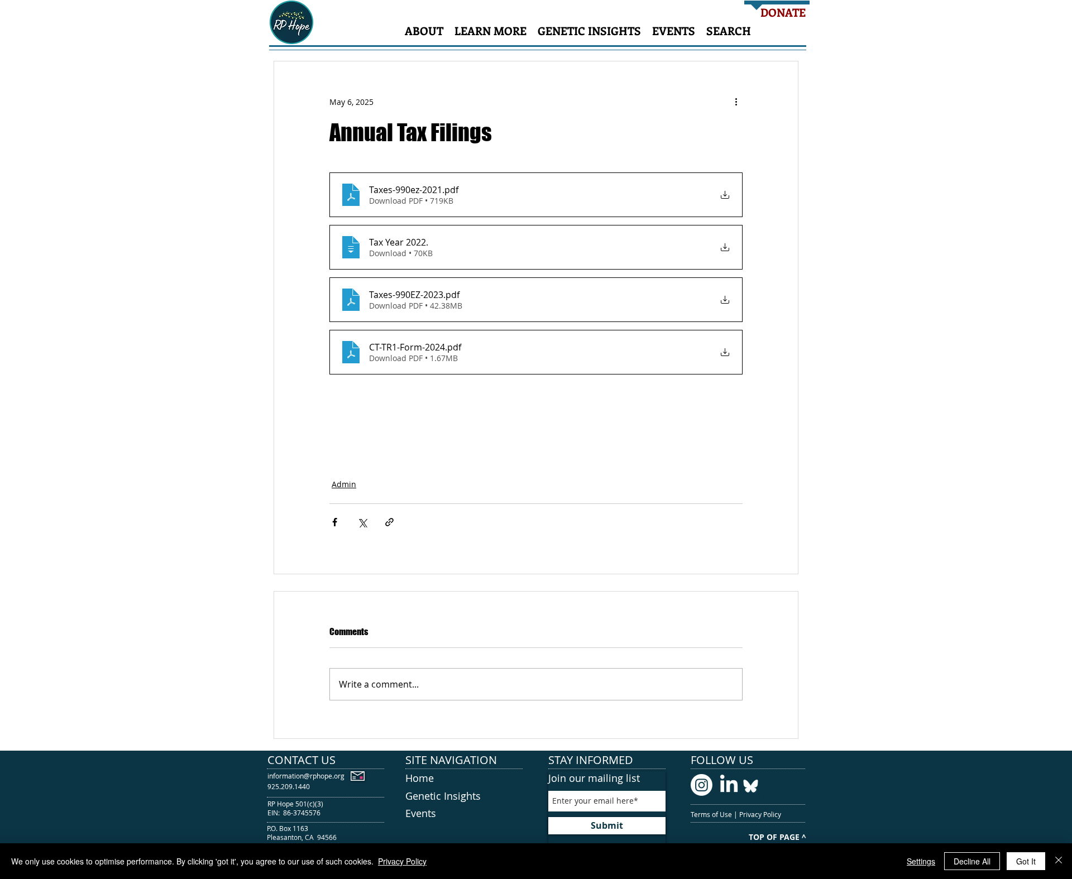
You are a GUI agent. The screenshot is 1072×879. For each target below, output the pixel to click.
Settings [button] (921, 861)
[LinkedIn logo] (729, 785)
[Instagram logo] (701, 785)
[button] (424, 30)
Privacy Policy (761, 814)
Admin (344, 484)
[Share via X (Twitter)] (362, 522)
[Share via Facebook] (334, 522)
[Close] (1058, 861)
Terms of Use (712, 814)
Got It (1026, 861)
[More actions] (736, 101)
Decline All (972, 861)
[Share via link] (389, 522)
